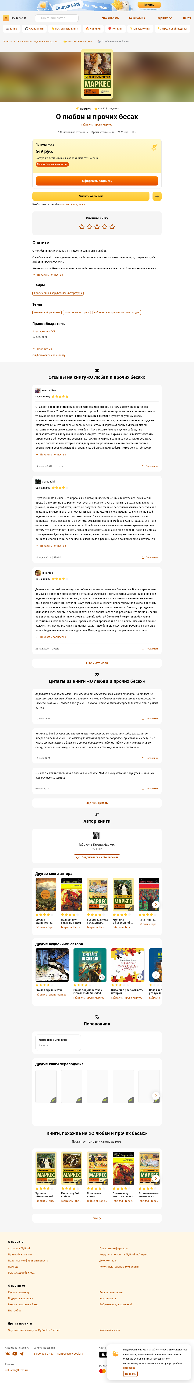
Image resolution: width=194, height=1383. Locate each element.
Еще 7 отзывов (97, 663)
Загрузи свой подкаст (173, 28)
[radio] (82, 227)
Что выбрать (110, 18)
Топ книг (117, 28)
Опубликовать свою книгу (48, 355)
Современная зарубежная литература (58, 293)
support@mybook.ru (70, 1353)
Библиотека (137, 18)
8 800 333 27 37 (44, 1353)
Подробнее (129, 1368)
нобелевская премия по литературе (116, 312)
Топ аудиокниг (141, 28)
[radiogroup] (97, 227)
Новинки (95, 28)
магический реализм (47, 312)
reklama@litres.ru (16, 1370)
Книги (13, 28)
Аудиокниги (36, 28)
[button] (156, 904)
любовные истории (77, 312)
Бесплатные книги (66, 28)
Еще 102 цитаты (97, 803)
